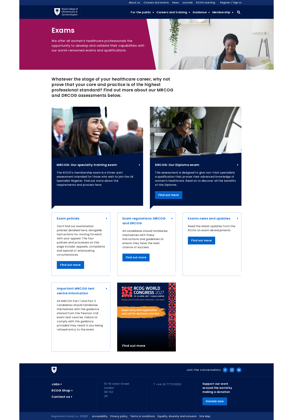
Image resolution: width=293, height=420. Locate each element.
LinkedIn (238, 370)
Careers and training (172, 12)
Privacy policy (119, 416)
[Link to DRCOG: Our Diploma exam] (195, 132)
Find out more (168, 195)
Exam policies (68, 218)
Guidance (200, 12)
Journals (187, 2)
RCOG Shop (61, 390)
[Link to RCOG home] (66, 12)
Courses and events (156, 2)
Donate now (215, 401)
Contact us (61, 397)
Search (238, 12)
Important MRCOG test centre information (75, 290)
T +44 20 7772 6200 (167, 384)
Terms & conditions (142, 416)
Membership (221, 12)
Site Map (204, 416)
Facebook (225, 370)
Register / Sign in (230, 2)
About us (134, 2)
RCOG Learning (205, 2)
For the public (141, 12)
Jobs (56, 384)
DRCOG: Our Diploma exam (177, 165)
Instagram (232, 370)
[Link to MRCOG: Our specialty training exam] (97, 132)
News (175, 2)
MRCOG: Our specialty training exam (87, 165)
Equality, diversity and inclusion (177, 416)
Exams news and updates (209, 218)
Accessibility (100, 416)
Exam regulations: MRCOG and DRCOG (144, 220)
